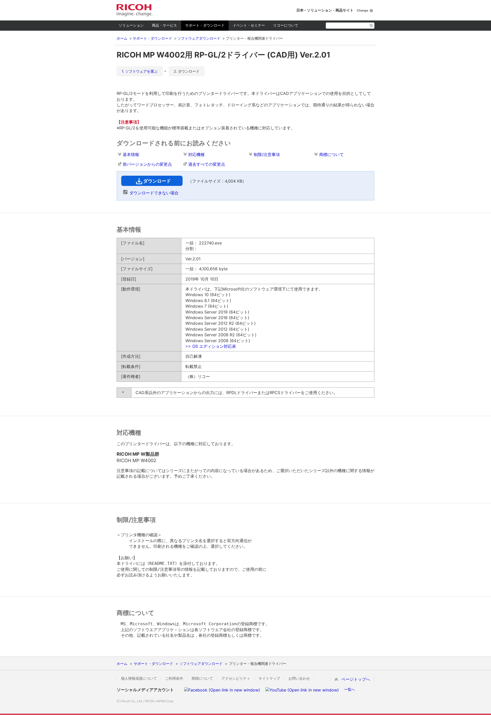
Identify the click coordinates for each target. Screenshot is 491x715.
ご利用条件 (174, 678)
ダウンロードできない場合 (153, 192)
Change (362, 10)
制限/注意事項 (267, 154)
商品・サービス (164, 25)
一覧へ (349, 689)
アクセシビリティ (235, 678)
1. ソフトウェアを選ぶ (140, 71)
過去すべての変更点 (206, 164)
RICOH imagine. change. (134, 10)
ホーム (122, 38)
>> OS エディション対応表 (210, 346)
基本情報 (131, 154)
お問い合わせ (299, 678)
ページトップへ (355, 679)
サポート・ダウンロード (205, 25)
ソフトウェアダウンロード (198, 38)
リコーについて (285, 25)
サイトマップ (269, 678)
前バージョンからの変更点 (147, 164)
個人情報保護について (139, 678)
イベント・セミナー (249, 25)
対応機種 (196, 154)
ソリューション (131, 25)
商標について (331, 154)
